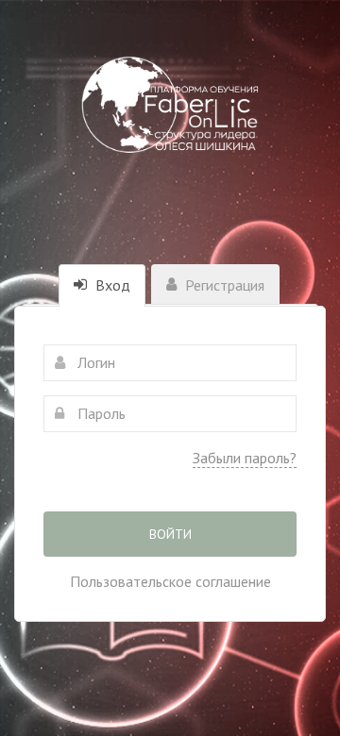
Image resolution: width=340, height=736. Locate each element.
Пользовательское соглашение (170, 581)
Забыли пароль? (245, 457)
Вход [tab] (111, 285)
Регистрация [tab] (222, 285)
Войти (170, 534)
